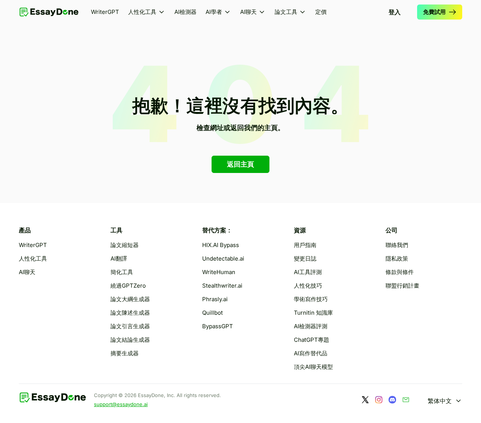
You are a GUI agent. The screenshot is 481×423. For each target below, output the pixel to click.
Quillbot (212, 312)
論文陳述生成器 (130, 312)
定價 (321, 11)
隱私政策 (397, 258)
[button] (218, 12)
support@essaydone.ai (121, 404)
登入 (395, 12)
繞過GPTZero (128, 285)
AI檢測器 (185, 11)
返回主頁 (240, 164)
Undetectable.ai (223, 258)
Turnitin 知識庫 (313, 312)
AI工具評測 (308, 272)
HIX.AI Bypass (220, 245)
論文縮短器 (124, 245)
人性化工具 (142, 11)
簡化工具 (121, 272)
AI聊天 (248, 11)
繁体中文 (440, 401)
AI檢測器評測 (310, 326)
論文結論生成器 (130, 339)
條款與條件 (400, 272)
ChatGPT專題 (311, 339)
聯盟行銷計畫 (402, 285)
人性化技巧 (308, 285)
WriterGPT (105, 11)
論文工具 (286, 11)
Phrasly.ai (215, 299)
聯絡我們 (397, 245)
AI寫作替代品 (310, 353)
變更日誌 (305, 258)
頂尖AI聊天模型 (313, 366)
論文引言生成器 (130, 326)
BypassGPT (217, 326)
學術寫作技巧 (311, 299)
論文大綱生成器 (130, 299)
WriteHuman (218, 272)
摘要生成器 (124, 353)
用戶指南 (305, 245)
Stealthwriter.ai (222, 285)
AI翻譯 (118, 258)
